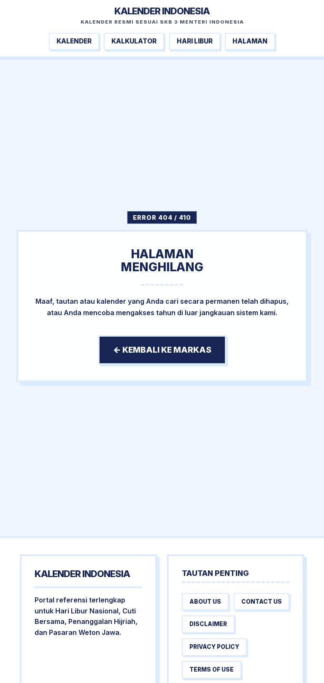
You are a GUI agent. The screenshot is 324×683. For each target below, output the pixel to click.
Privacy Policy (214, 646)
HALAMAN (249, 41)
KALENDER (74, 41)
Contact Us (261, 601)
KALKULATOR (134, 41)
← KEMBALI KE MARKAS (162, 350)
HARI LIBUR (195, 41)
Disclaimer (208, 624)
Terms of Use (211, 669)
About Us (205, 601)
